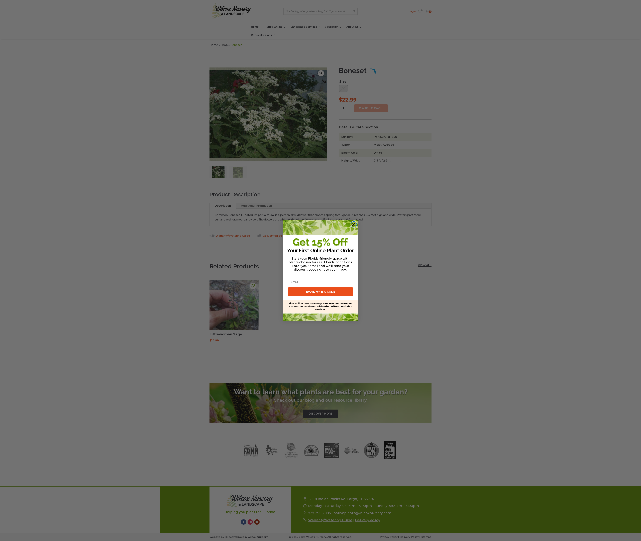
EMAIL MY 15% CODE (320, 291)
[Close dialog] (354, 224)
